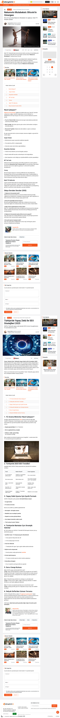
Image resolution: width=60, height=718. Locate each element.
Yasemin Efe (10, 23)
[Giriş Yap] (58, 2)
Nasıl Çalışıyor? (11, 89)
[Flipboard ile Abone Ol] (16, 50)
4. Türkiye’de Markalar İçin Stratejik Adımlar (17, 407)
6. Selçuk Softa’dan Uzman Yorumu (15, 412)
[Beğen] (23, 50)
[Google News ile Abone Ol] (8, 50)
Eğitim (55, 16)
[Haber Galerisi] (8, 1)
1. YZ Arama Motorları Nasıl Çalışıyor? (16, 398)
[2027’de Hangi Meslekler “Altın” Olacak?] (9, 75)
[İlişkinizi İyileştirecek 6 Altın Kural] (9, 274)
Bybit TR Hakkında (11, 103)
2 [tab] (49, 67)
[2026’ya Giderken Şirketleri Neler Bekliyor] (21, 75)
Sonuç (9, 100)
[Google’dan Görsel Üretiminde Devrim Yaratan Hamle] (21, 274)
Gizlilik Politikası (5, 713)
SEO (21, 419)
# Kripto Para (22, 237)
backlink (24, 552)
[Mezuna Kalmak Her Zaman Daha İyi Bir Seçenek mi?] (49, 366)
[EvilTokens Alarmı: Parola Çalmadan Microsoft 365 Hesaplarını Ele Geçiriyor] (49, 42)
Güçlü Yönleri (10, 91)
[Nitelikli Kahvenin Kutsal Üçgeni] (34, 274)
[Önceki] (29, 2)
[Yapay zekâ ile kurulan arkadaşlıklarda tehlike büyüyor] (33, 75)
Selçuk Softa (10, 331)
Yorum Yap (50, 716)
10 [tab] (49, 74)
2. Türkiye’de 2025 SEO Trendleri (14, 401)
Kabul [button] (15, 713)
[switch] (52, 2)
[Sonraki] (43, 2)
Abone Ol (30, 245)
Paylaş (57, 716)
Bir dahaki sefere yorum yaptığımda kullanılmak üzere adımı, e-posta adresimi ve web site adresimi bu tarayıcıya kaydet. (22, 309)
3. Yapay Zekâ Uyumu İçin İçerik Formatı (16, 404)
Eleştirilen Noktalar (12, 94)
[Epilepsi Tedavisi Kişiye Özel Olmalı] (49, 36)
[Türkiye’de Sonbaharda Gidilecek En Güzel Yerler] (49, 29)
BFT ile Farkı (10, 97)
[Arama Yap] (55, 2)
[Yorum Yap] (26, 50)
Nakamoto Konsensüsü (9, 112)
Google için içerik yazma (26, 594)
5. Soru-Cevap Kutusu (12, 410)
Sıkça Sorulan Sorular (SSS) (13, 105)
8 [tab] (49, 72)
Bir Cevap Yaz (8, 285)
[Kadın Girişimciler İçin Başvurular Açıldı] (49, 21)
